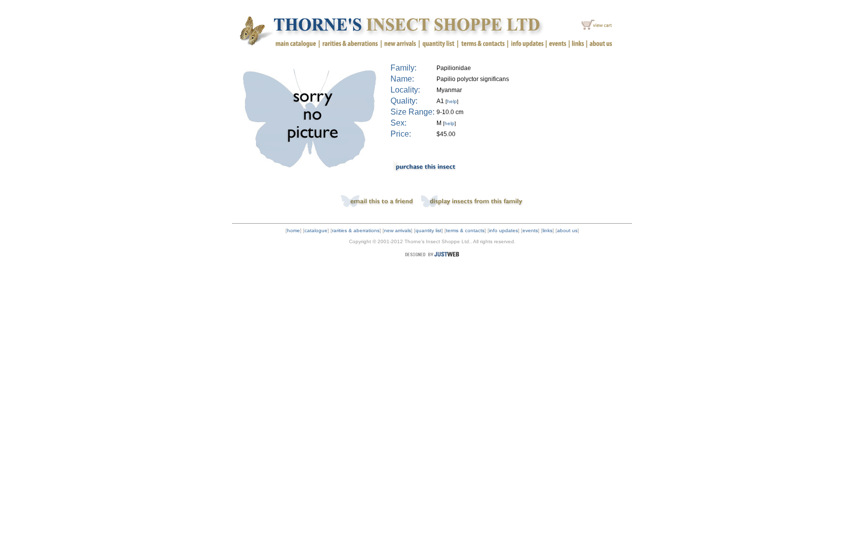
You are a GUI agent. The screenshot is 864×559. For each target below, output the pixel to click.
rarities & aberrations (356, 230)
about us (567, 230)
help (452, 101)
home (293, 230)
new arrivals (397, 230)
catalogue (316, 230)
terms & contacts (465, 230)
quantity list (429, 230)
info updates (503, 230)
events (530, 230)
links (547, 230)
